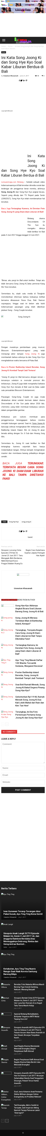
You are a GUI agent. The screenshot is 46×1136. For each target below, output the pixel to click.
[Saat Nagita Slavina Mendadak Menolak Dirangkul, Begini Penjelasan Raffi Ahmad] (6, 1048)
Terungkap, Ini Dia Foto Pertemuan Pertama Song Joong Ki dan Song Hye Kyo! (29, 715)
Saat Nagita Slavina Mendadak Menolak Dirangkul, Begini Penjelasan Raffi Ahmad (26, 1048)
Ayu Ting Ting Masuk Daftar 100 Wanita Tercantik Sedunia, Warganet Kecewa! (29, 663)
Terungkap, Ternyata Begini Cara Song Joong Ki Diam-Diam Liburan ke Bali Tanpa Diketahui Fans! (23, 471)
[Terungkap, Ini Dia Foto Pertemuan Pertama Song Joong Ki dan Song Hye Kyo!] (7, 714)
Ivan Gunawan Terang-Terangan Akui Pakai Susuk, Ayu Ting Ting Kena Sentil (22, 912)
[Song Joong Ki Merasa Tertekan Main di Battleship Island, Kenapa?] (7, 620)
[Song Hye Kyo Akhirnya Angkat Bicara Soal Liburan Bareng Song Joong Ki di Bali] (7, 608)
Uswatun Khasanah (10, 76)
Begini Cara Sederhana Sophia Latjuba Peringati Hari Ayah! (35, 553)
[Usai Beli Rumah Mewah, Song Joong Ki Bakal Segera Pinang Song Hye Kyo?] (7, 687)
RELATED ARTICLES (9, 600)
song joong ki (26, 522)
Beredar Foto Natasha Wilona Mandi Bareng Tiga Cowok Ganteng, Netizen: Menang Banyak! (29, 987)
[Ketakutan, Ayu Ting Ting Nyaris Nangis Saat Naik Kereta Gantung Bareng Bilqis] (23, 966)
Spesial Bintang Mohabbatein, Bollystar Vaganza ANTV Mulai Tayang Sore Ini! (26, 1016)
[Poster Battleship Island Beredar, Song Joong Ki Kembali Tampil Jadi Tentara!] (7, 675)
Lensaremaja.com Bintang (12, 182)
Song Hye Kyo (14, 522)
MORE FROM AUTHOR (26, 600)
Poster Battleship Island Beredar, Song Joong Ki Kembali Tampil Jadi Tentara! (29, 675)
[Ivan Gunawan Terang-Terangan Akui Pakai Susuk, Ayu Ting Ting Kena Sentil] (23, 906)
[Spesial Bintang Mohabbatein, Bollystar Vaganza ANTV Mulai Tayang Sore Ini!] (6, 1016)
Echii (5, 947)
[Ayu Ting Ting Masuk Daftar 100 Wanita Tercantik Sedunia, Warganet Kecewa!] (7, 663)
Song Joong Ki (32, 354)
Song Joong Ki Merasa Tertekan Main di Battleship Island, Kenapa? (28, 621)
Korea (3, 52)
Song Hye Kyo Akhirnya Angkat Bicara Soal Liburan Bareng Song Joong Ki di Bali (29, 608)
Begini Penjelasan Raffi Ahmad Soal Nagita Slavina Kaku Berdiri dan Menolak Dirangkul (29, 1062)
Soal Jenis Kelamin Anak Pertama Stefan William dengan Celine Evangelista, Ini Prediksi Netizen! (28, 1094)
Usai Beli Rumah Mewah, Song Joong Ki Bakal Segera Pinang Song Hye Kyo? (30, 687)
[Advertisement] (23, 29)
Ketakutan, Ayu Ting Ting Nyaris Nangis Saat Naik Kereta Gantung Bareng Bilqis (20, 971)
